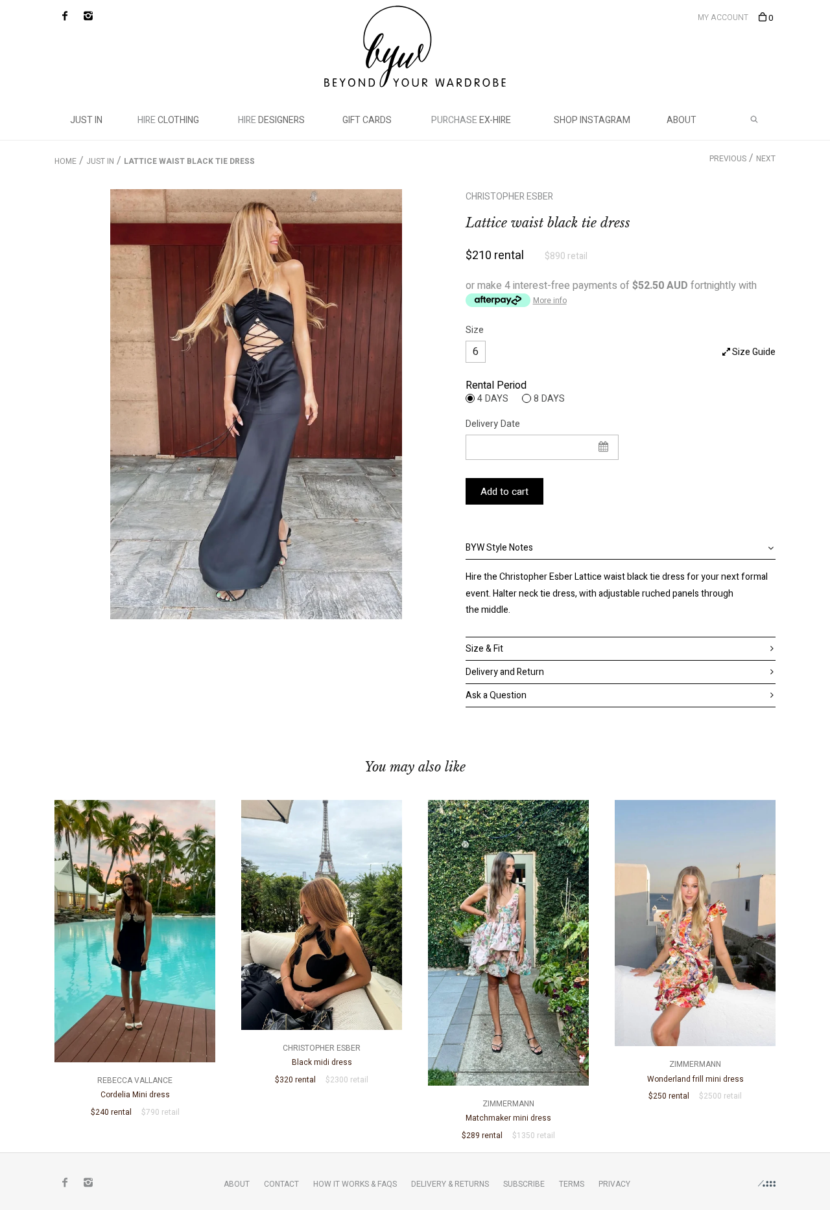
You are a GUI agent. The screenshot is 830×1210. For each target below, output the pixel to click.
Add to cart (504, 492)
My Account (723, 17)
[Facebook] (64, 16)
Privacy (614, 1184)
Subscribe (524, 1184)
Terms (571, 1184)
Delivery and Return (505, 672)
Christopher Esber (509, 196)
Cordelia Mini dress (134, 1088)
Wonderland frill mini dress (695, 1071)
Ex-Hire (471, 120)
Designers (271, 120)
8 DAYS (549, 398)
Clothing (168, 120)
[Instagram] (88, 16)
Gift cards (367, 120)
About (681, 120)
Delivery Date (493, 423)
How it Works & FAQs (355, 1184)
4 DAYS (492, 398)
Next (766, 159)
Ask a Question (496, 695)
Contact (281, 1184)
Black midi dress (322, 1055)
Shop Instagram (592, 120)
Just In (86, 120)
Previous (727, 159)
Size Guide (753, 352)
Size (475, 330)
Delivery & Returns (450, 1184)
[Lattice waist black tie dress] (256, 404)
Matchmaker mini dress (508, 1111)
